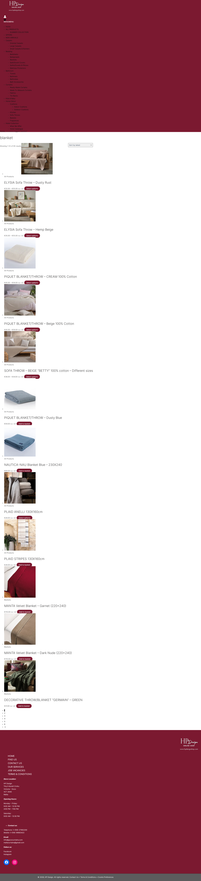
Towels (12, 73)
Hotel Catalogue (16, 129)
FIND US (12, 759)
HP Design (8, 783)
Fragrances (14, 121)
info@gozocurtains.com (13, 840)
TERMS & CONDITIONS (20, 774)
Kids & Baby (10, 98)
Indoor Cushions (20, 107)
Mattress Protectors (18, 68)
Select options (32, 189)
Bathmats (13, 76)
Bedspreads (14, 57)
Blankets (13, 60)
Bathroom (10, 71)
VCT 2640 (8, 792)
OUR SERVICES (16, 767)
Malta (6, 794)
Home (8, 27)
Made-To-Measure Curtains (21, 90)
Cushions (13, 104)
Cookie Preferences (105, 877)
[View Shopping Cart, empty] (5, 20)
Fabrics (13, 93)
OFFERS (9, 35)
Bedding (9, 51)
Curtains (9, 85)
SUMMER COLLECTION (19, 32)
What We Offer (16, 126)
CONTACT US (15, 763)
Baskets (13, 118)
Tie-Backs (14, 96)
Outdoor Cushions (21, 110)
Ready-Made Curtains (18, 87)
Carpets (9, 40)
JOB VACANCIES (16, 770)
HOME (11, 756)
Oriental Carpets (16, 43)
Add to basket (24, 424)
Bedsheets (14, 54)
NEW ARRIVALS (12, 38)
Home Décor (11, 101)
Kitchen (13, 112)
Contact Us (73, 877)
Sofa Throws (15, 115)
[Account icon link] (5, 17)
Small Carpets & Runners (19, 49)
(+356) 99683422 (17, 833)
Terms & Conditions (88, 877)
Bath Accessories (17, 82)
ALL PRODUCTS (12, 29)
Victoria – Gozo (10, 789)
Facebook (8, 851)
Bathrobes (14, 79)
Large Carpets (15, 46)
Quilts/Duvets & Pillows (19, 65)
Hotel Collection (12, 123)
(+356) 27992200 (20, 830)
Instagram (8, 854)
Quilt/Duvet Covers (17, 62)
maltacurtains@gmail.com (14, 843)
